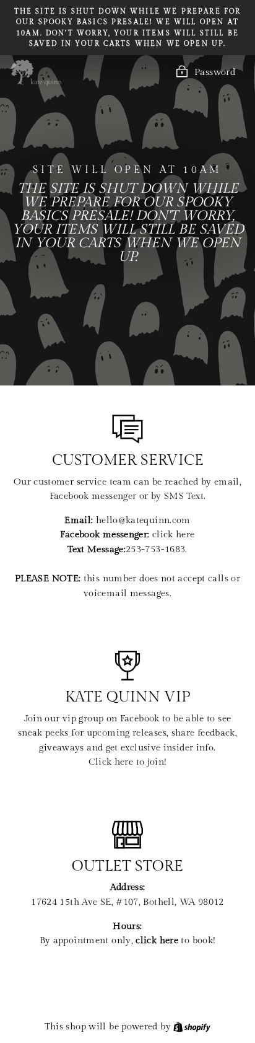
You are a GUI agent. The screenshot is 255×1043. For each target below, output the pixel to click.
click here (173, 534)
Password (214, 72)
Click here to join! (128, 762)
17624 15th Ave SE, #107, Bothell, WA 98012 (127, 902)
